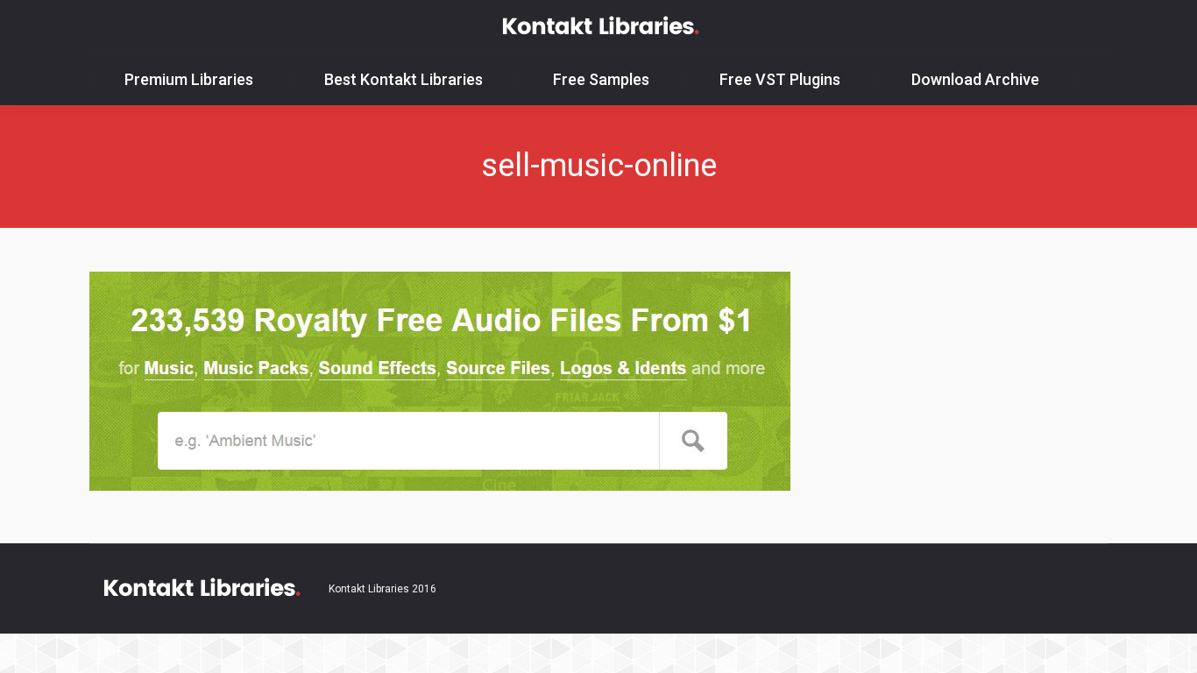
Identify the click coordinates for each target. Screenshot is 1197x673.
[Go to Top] (1169, 645)
